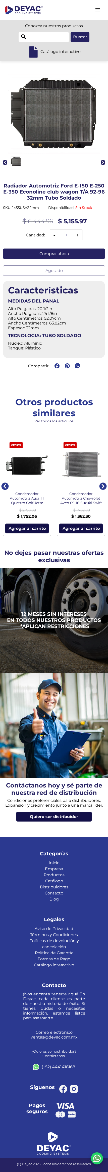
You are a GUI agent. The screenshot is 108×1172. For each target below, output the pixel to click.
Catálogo (54, 881)
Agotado (54, 270)
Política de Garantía (54, 952)
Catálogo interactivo (54, 965)
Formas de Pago (54, 959)
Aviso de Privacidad (54, 928)
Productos (54, 875)
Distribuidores (54, 887)
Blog (54, 899)
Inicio (54, 862)
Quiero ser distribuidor (54, 816)
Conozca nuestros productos (54, 25)
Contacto (54, 893)
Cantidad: (35, 235)
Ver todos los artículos (54, 421)
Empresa (54, 868)
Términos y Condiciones (54, 934)
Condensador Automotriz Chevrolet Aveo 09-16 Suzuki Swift (81, 498)
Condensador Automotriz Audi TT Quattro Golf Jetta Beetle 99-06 (27, 498)
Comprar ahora (54, 253)
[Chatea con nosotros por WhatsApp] (97, 1158)
